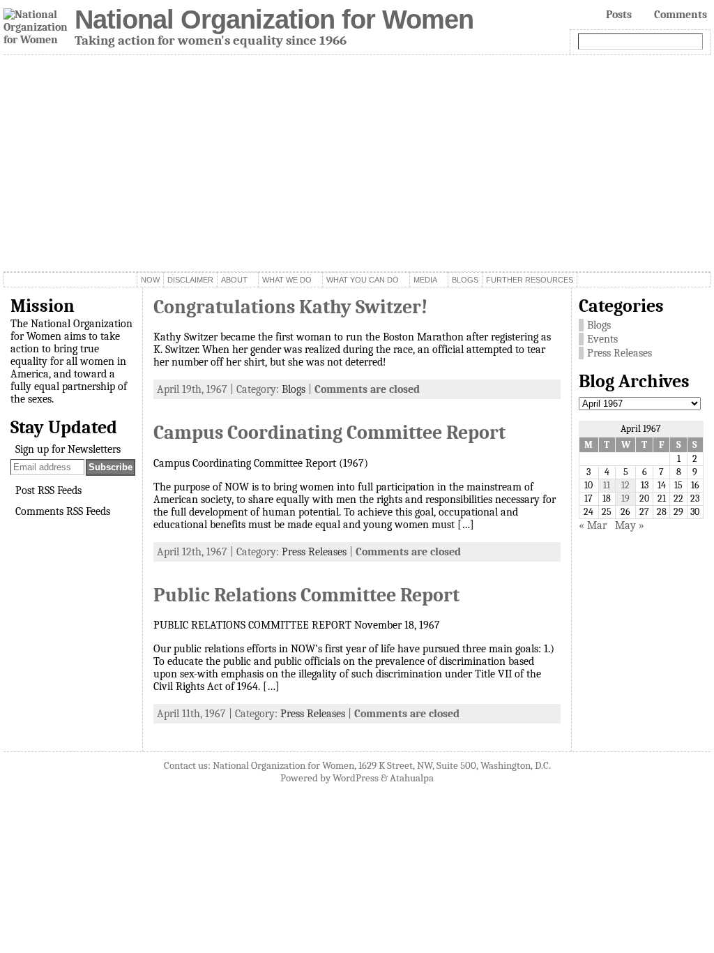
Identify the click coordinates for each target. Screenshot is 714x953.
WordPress (356, 778)
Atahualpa (412, 778)
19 (625, 498)
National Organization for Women (274, 19)
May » (629, 525)
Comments (680, 14)
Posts (619, 14)
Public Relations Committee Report (306, 595)
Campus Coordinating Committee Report (329, 432)
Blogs (293, 389)
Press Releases (314, 552)
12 (625, 485)
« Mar (593, 525)
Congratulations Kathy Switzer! (290, 307)
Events (602, 339)
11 (606, 485)
